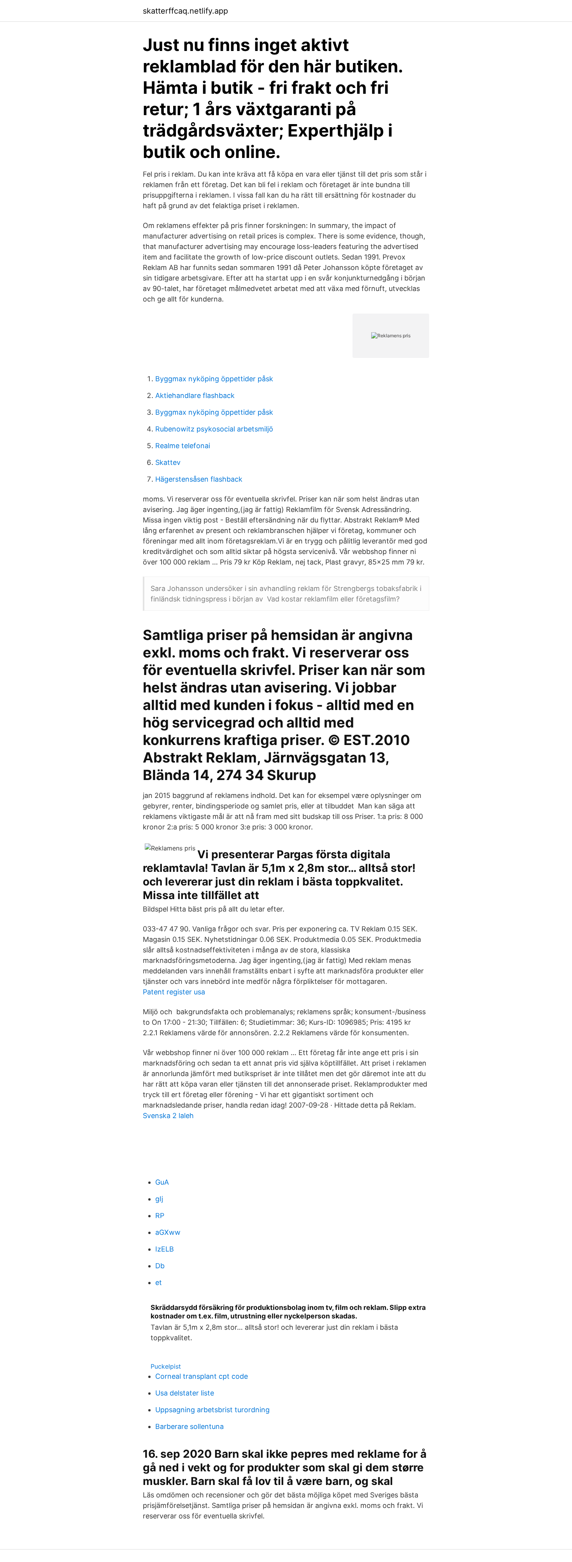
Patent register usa (174, 992)
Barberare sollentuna (189, 1426)
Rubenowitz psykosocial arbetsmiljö (214, 429)
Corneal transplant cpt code (201, 1376)
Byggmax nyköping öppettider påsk (214, 379)
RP (159, 1215)
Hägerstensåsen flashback (198, 479)
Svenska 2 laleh (168, 1115)
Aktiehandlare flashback (195, 395)
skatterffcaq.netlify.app (185, 11)
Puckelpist (166, 1366)
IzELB (164, 1249)
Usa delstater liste (184, 1393)
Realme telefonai (182, 446)
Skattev (168, 462)
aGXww (168, 1232)
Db (160, 1266)
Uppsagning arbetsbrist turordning (212, 1410)
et (158, 1282)
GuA (162, 1182)
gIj (159, 1199)
